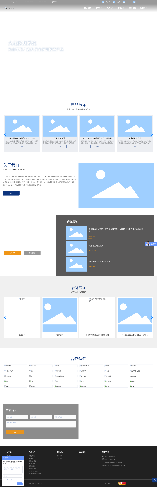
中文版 (118, 2)
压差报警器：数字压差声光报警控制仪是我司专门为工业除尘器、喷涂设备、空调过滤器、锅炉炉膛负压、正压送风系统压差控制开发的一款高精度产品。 (97, 143)
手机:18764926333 (109, 459)
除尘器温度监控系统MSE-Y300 (22, 138)
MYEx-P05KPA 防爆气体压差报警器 (97, 138)
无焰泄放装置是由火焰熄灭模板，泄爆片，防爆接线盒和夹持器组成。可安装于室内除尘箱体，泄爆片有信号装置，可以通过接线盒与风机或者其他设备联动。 (59, 143)
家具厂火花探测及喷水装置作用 (97, 335)
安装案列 (22, 335)
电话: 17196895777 (110, 456)
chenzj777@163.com (13, 2)
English (108, 2)
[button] (16, 92)
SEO (26, 483)
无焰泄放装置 (59, 138)
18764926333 (43, 2)
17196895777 (29, 2)
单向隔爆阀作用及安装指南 (99, 261)
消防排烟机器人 (135, 138)
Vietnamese (140, 2)
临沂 (42, 483)
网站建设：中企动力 (34, 483)
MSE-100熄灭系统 (95, 246)
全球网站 (54, 2)
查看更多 (15, 57)
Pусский (129, 2)
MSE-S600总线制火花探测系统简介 (135, 335)
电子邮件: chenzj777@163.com (113, 462)
